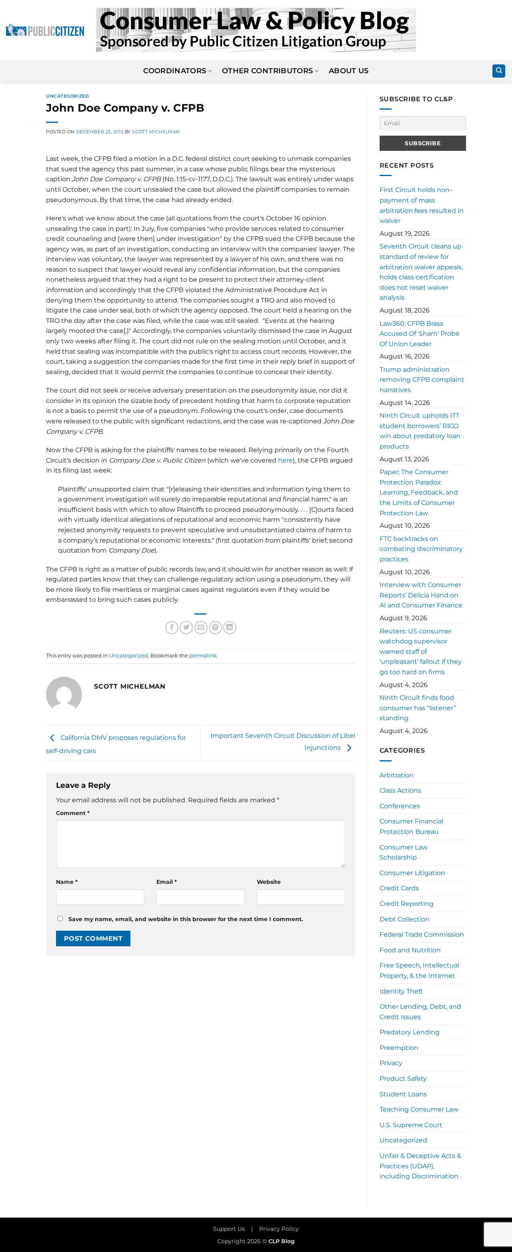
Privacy (391, 1063)
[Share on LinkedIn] (229, 627)
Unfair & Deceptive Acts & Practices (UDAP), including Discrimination (420, 1166)
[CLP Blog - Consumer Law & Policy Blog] (256, 30)
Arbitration (397, 775)
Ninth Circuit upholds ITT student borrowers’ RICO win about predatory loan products (420, 431)
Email (166, 881)
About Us (349, 70)
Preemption (399, 1048)
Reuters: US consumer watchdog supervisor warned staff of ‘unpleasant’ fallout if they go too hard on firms (421, 651)
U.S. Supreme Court (411, 1125)
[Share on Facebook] (171, 627)
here (285, 460)
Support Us (229, 1228)
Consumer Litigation (412, 873)
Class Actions (400, 790)
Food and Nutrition (410, 950)
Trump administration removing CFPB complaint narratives (422, 380)
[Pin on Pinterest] (215, 627)
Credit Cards (399, 888)
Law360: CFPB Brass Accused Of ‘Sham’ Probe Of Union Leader (420, 334)
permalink (203, 656)
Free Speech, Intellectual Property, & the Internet (419, 971)
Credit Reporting (407, 903)
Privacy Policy (279, 1228)
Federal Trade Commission (422, 934)
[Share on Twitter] (186, 627)
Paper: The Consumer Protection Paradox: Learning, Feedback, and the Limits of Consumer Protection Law (419, 492)
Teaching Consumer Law (419, 1109)
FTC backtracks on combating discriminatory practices (421, 549)
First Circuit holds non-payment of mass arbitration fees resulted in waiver (422, 205)
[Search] (498, 71)
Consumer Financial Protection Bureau (411, 826)
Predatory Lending (410, 1032)
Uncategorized (67, 96)
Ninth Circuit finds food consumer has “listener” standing (418, 708)
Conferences (400, 806)
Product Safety (403, 1078)
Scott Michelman (156, 131)
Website (269, 881)
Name (67, 881)
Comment (73, 813)
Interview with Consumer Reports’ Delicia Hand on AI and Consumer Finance (421, 595)
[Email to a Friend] (201, 627)
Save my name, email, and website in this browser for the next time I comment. (185, 919)
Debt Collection (405, 919)
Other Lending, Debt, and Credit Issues (420, 1012)
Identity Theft (401, 991)
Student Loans (403, 1094)
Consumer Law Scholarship (404, 852)
